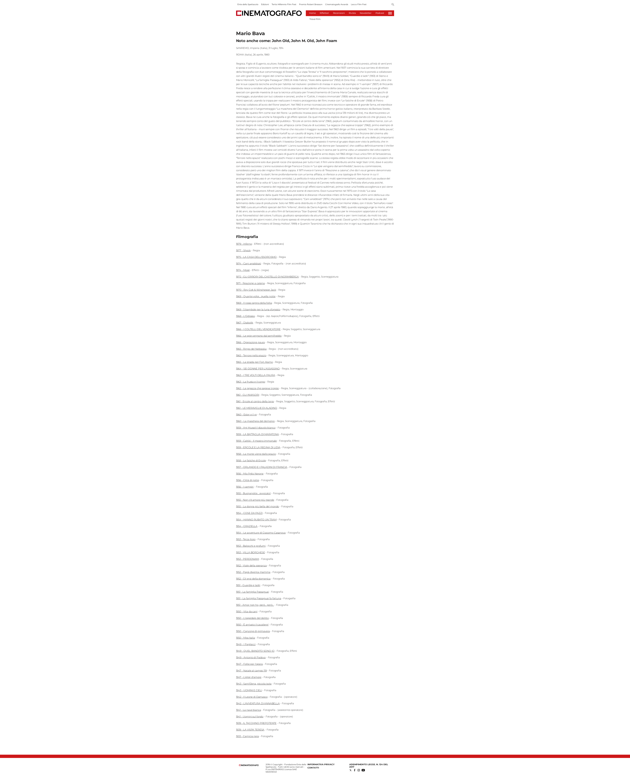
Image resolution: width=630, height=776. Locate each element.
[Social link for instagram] (358, 770)
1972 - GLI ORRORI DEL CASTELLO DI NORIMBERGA (267, 276)
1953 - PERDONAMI (247, 558)
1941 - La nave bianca (248, 709)
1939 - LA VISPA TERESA (250, 729)
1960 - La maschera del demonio (255, 421)
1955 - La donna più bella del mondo (257, 506)
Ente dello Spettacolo (247, 4)
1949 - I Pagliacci (246, 644)
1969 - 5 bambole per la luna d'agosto (258, 309)
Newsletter (365, 13)
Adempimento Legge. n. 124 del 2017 (368, 765)
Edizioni (265, 4)
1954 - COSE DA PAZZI (249, 513)
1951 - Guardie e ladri (248, 585)
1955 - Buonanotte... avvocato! (253, 493)
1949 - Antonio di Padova (251, 657)
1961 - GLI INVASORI (247, 394)
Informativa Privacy (321, 764)
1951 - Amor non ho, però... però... (255, 604)
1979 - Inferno (244, 243)
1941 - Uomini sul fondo (249, 716)
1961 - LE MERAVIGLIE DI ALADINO (256, 408)
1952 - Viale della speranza (251, 565)
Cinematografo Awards (336, 4)
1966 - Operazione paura (250, 342)
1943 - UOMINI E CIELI (249, 690)
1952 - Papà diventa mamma (253, 572)
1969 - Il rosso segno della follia (254, 302)
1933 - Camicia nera (247, 736)
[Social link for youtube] (363, 770)
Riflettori (324, 13)
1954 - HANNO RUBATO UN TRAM (256, 519)
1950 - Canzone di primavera (253, 631)
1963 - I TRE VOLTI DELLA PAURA (255, 375)
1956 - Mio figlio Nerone (249, 473)
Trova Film (315, 19)
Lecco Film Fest (359, 4)
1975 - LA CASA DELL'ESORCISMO (256, 257)
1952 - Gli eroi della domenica (253, 578)
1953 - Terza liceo (245, 539)
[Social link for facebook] (354, 770)
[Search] (393, 4)
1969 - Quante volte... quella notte (256, 296)
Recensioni (339, 13)
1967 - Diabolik (244, 322)
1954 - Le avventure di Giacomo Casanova (261, 532)
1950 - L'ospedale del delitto (252, 618)
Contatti (313, 767)
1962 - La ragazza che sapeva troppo (257, 388)
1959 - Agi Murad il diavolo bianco (255, 427)
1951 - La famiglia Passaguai (252, 591)
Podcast (380, 13)
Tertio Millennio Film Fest (284, 4)
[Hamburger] (390, 13)
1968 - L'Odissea (245, 316)
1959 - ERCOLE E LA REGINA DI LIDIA (258, 447)
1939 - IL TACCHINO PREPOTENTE (256, 723)
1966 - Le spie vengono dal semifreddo (259, 335)
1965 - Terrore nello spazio (251, 355)
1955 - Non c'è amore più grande (255, 499)
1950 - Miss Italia (245, 637)
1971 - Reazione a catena (250, 283)
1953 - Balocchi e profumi (251, 545)
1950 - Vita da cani (246, 611)
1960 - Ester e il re (246, 414)
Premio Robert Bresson (310, 4)
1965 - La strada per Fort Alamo (254, 362)
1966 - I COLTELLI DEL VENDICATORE (258, 329)
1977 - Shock (243, 250)
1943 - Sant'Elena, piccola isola (254, 683)
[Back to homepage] (249, 765)
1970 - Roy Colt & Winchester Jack (256, 289)
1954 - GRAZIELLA (247, 526)
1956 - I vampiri (245, 486)
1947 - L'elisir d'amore (249, 677)
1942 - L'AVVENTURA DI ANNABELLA (258, 703)
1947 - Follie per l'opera (249, 664)
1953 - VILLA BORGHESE (250, 552)
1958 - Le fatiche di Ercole (251, 460)
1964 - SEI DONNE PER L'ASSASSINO (258, 368)
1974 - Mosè (243, 270)
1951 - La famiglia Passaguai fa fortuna (258, 598)
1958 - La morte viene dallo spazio (256, 453)
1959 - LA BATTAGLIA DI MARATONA (257, 434)
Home (312, 13)
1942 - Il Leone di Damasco (252, 696)
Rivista (352, 13)
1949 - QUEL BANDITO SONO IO (255, 650)
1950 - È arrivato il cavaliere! (252, 624)
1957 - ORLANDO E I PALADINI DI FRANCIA (261, 467)
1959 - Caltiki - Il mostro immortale (256, 440)
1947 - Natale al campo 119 (251, 670)
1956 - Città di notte (247, 480)
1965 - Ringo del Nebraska (251, 348)
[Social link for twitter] (350, 770)
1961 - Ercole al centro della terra (255, 401)
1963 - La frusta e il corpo (250, 381)
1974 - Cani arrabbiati (248, 263)
